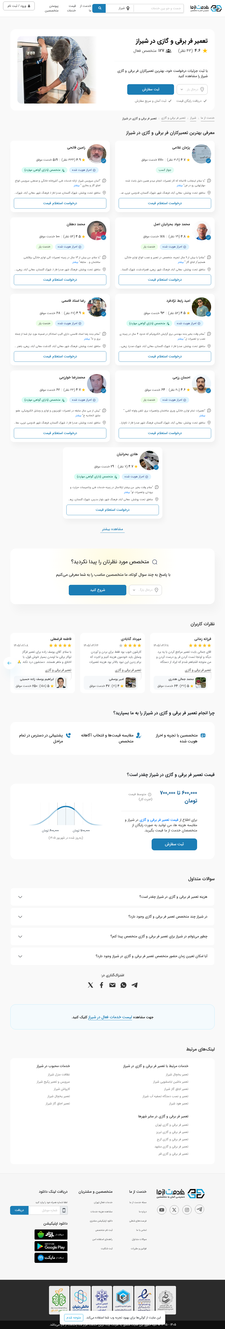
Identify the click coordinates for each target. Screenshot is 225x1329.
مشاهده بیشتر (112, 529)
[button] (9, 663)
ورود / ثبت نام (17, 6)
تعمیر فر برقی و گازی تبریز (172, 1132)
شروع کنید (97, 590)
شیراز (193, 118)
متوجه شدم (74, 1317)
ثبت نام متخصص (103, 1230)
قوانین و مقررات (139, 1249)
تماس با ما (141, 1230)
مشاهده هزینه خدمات (101, 1212)
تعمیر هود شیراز (178, 1103)
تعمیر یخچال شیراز (177, 1074)
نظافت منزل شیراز (59, 1074)
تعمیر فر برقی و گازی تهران (171, 1124)
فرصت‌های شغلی (138, 1221)
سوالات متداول (139, 1239)
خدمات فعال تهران (103, 1202)
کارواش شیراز (62, 1089)
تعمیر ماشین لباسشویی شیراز (170, 1081)
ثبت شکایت (106, 1249)
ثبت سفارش (150, 89)
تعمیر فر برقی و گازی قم (173, 1153)
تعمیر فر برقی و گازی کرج (172, 1139)
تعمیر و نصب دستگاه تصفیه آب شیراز (165, 1096)
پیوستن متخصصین (51, 8)
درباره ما (143, 1212)
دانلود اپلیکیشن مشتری (101, 1221)
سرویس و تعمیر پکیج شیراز (53, 1081)
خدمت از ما (85, 8)
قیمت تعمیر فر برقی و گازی (159, 820)
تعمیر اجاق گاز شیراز (176, 1089)
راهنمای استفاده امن (102, 1239)
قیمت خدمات (71, 8)
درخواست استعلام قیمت (165, 203)
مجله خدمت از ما (138, 1202)
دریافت (19, 1210)
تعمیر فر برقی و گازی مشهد (171, 1146)
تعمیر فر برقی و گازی (173, 118)
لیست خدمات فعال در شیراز (110, 1017)
